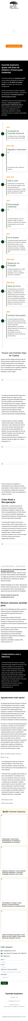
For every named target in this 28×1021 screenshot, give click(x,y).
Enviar (4, 983)
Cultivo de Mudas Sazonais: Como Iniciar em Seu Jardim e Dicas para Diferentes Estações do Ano (13, 936)
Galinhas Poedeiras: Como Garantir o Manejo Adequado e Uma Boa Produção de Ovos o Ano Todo (14, 872)
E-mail (3, 964)
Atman (24, 1016)
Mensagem (4, 974)
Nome (3, 959)
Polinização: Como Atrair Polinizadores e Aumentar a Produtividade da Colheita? (11, 840)
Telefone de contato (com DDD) (9, 969)
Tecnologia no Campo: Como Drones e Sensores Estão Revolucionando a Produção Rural (13, 904)
